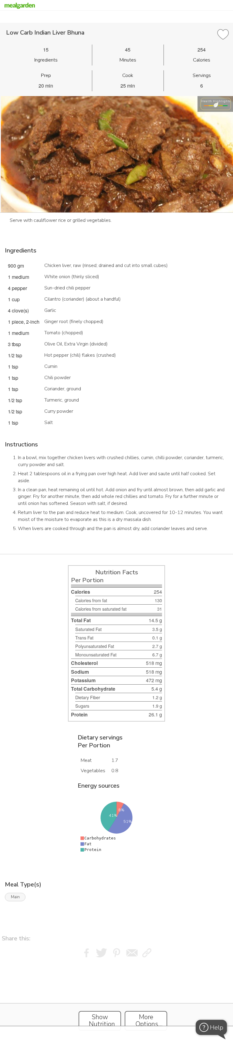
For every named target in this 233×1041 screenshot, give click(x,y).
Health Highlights (216, 101)
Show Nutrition (102, 1021)
